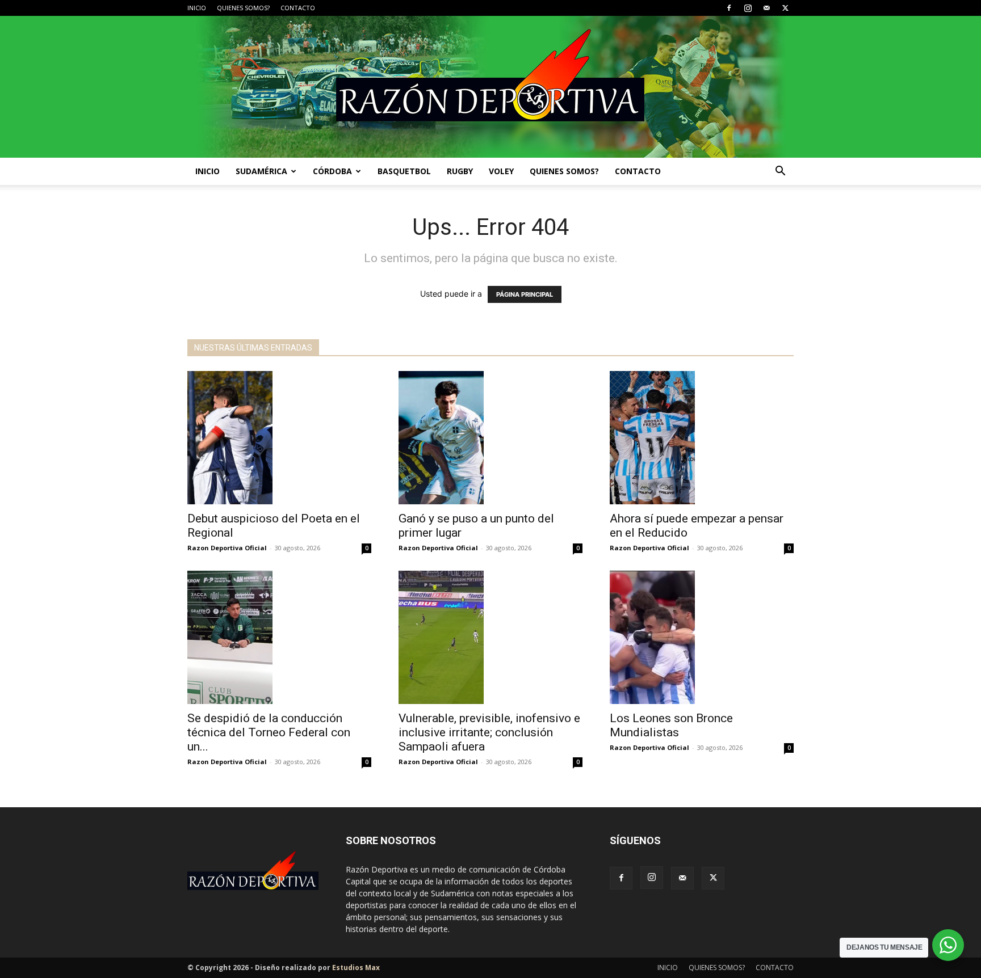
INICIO (196, 7)
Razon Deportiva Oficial (227, 547)
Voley (501, 171)
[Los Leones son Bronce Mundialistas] (702, 637)
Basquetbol (404, 171)
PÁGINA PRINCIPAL (524, 294)
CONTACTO (297, 7)
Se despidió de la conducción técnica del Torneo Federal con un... (268, 732)
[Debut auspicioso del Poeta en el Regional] (279, 437)
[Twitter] (785, 8)
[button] (780, 172)
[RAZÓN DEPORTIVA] (490, 87)
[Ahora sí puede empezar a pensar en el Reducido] (702, 437)
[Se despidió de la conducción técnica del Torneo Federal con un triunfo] (279, 637)
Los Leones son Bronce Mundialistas (671, 725)
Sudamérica (261, 171)
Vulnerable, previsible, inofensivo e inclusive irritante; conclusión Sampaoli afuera (489, 732)
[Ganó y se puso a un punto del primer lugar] (490, 437)
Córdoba (332, 171)
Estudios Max (356, 967)
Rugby (460, 171)
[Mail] (766, 8)
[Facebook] (728, 8)
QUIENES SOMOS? (243, 7)
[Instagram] (747, 8)
